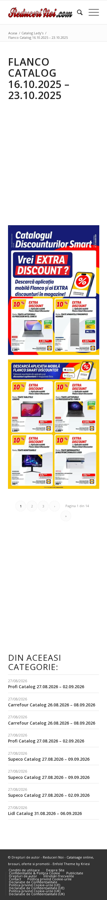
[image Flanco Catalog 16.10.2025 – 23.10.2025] (56, 292)
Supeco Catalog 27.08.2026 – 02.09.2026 (48, 795)
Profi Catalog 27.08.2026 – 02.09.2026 (46, 686)
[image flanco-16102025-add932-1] (56, 426)
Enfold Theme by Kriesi (71, 864)
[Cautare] (77, 12)
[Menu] (91, 12)
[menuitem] (77, 12)
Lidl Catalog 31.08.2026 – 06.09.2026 (45, 813)
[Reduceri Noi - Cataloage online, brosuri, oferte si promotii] (44, 12)
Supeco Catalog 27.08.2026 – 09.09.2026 (48, 759)
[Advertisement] (53, 159)
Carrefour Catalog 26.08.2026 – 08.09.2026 (51, 705)
